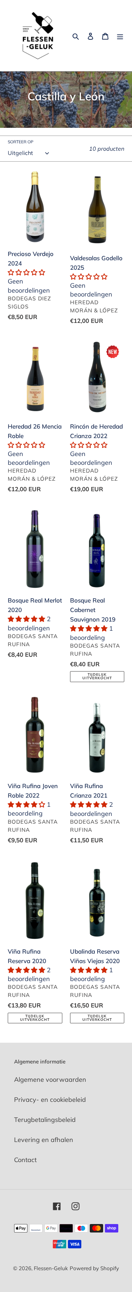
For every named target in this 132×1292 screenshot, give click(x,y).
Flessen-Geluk (51, 1268)
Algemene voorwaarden (50, 1079)
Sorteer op (20, 141)
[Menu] (120, 35)
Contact (25, 1160)
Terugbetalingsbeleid (45, 1120)
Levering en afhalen (43, 1140)
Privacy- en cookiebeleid (50, 1100)
